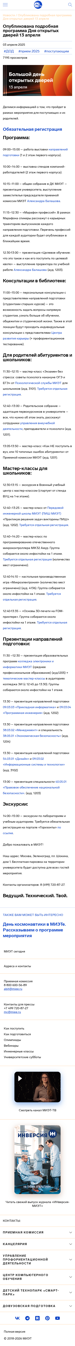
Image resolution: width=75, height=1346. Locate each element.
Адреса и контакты (17, 966)
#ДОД (9, 51)
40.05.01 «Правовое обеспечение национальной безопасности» (35, 787)
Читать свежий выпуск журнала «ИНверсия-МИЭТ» (37, 1204)
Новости (9, 15)
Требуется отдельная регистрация (43, 525)
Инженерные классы (19, 1051)
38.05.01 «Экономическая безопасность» (32, 736)
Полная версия (14, 1331)
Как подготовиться (17, 1034)
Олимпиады (12, 1040)
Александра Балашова (43, 201)
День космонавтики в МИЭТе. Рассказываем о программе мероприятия (34, 929)
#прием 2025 (29, 51)
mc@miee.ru (12, 1012)
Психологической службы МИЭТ (38, 383)
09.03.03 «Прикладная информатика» (29, 707)
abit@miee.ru (13, 989)
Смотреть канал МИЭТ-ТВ (37, 1110)
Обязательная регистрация (32, 129)
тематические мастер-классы (24, 678)
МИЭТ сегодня (14, 951)
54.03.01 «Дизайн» (16, 759)
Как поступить (14, 1028)
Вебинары (11, 1045)
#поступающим (56, 51)
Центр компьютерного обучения (25, 1277)
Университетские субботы (22, 1057)
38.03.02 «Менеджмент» (20, 730)
